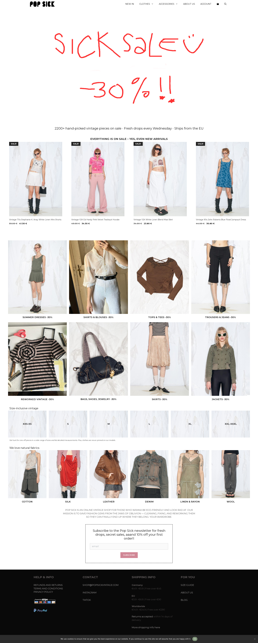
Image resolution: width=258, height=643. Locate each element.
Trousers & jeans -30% (220, 317)
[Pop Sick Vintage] (42, 4)
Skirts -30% (159, 399)
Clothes (144, 4)
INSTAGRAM (89, 592)
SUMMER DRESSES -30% (37, 317)
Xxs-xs (27, 424)
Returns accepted (142, 616)
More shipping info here (146, 627)
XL (190, 424)
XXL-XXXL (231, 424)
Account (205, 4)
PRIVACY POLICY (43, 592)
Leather (108, 501)
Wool (231, 501)
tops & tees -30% (159, 317)
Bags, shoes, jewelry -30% (98, 399)
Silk (68, 501)
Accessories (166, 4)
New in (129, 4)
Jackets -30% (220, 399)
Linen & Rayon (190, 501)
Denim (149, 501)
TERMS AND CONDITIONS (48, 588)
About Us (189, 4)
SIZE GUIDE (187, 585)
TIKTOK (87, 600)
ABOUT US (187, 592)
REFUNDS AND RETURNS (48, 585)
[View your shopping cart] (218, 4)
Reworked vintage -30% (37, 399)
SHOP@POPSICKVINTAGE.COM (101, 585)
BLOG (184, 600)
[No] (254, 639)
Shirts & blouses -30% (98, 317)
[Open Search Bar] (225, 4)
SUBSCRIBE (129, 555)
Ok (195, 639)
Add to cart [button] (16, 229)
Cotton (27, 501)
